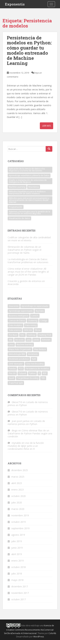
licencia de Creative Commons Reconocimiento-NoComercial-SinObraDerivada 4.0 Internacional (29, 629)
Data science (15, 330)
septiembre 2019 (20, 528)
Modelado (33, 354)
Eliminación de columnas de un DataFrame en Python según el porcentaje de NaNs (24, 249)
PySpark (22, 373)
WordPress (38, 636)
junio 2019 (17, 547)
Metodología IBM (17, 354)
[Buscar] (49, 149)
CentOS (34, 315)
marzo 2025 (17, 476)
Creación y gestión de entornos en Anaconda (26, 283)
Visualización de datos (19, 218)
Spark (11, 378)
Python (32, 373)
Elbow (37, 330)
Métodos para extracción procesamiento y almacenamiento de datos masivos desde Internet (29, 200)
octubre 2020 (18, 496)
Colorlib (52, 633)
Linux (11, 344)
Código (43, 320)
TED (43, 378)
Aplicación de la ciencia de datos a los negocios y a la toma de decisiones (27, 169)
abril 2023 (16, 483)
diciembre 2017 (19, 586)
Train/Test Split (16, 383)
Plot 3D (12, 373)
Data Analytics (15, 325)
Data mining (30, 325)
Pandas (12, 368)
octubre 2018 (18, 567)
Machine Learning (17, 186)
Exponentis (15, 4)
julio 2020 (16, 502)
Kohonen (46, 339)
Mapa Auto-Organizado (20, 349)
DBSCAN (28, 330)
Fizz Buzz (13, 334)
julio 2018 (16, 573)
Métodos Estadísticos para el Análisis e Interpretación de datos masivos (27, 192)
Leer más (46, 125)
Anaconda (13, 306)
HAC (22, 334)
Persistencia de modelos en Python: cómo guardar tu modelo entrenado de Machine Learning (29, 50)
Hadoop (32, 334)
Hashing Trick (44, 334)
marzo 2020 (17, 509)
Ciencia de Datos (17, 320)
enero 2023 (17, 489)
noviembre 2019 (20, 515)
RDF (44, 373)
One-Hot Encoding (35, 363)
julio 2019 (16, 541)
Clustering (32, 320)
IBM (10, 339)
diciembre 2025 (19, 470)
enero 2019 (17, 560)
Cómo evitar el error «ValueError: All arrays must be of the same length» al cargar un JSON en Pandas (28, 271)
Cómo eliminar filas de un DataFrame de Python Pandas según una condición (30, 433)
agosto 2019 (18, 534)
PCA (21, 368)
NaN (34, 359)
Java (28, 339)
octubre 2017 (18, 599)
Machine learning (25, 344)
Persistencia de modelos (37, 368)
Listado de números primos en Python (28, 404)
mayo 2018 (17, 580)
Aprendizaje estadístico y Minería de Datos (29, 175)
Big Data (40, 310)
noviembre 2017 (20, 592)
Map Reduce (40, 349)
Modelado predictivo (19, 359)
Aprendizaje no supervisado (35, 306)
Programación (15, 206)
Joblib (36, 339)
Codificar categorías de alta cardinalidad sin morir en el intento (29, 239)
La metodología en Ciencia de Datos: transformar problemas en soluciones (28, 261)
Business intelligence (18, 315)
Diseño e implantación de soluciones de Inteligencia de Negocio (28, 181)
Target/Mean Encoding (27, 378)
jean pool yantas (21, 421)
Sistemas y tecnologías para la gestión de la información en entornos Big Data (29, 212)
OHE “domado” (16, 363)
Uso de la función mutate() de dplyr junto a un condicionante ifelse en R (26, 445)
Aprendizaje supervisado (21, 310)
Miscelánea (33, 186)
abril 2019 (16, 554)
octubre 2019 (18, 521)
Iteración (19, 339)
